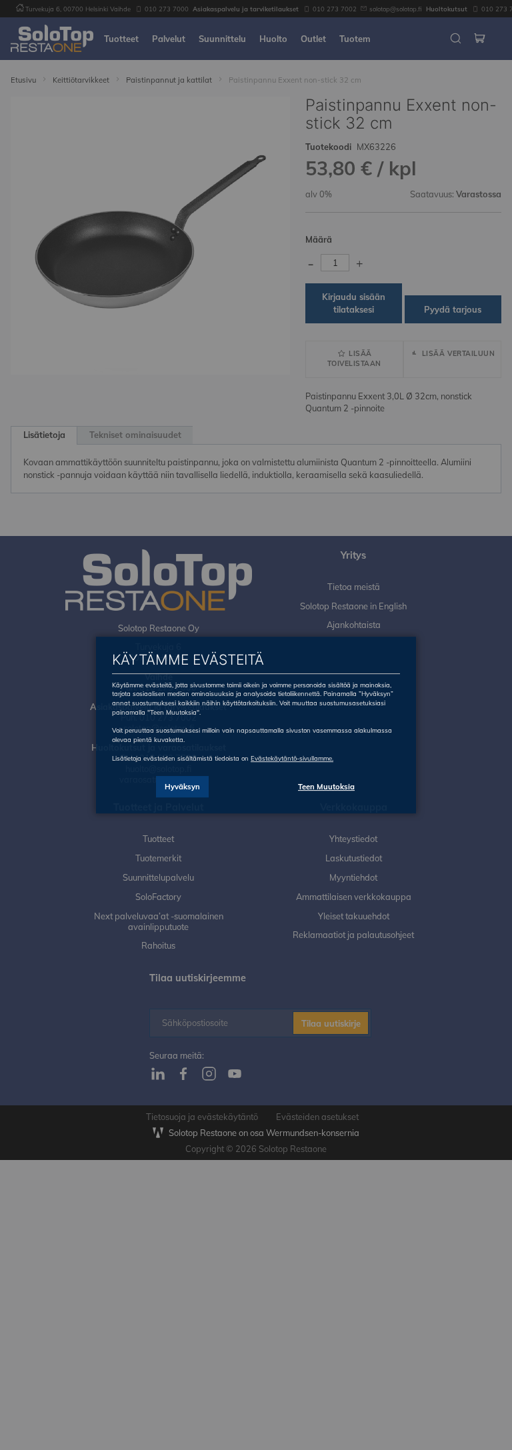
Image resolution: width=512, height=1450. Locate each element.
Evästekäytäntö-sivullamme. (292, 758)
